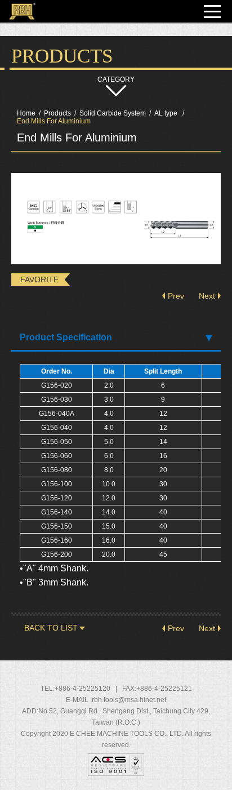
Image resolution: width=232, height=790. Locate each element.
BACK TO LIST (51, 627)
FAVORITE (39, 279)
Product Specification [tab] (66, 337)
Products (57, 113)
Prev (176, 295)
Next (207, 295)
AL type (166, 113)
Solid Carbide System (112, 113)
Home (26, 113)
